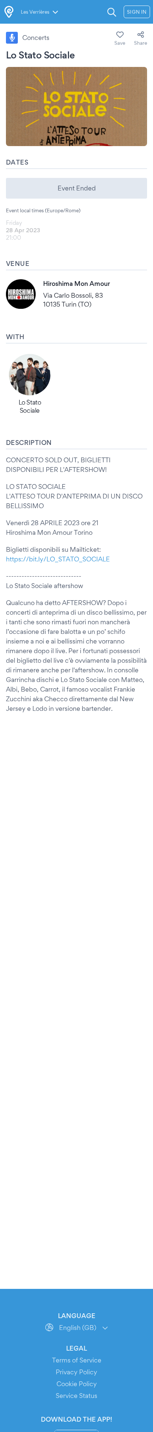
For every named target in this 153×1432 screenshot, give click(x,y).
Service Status (76, 1395)
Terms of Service (76, 1360)
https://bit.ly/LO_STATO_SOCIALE (58, 559)
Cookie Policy (76, 1384)
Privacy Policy (76, 1372)
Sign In (137, 12)
